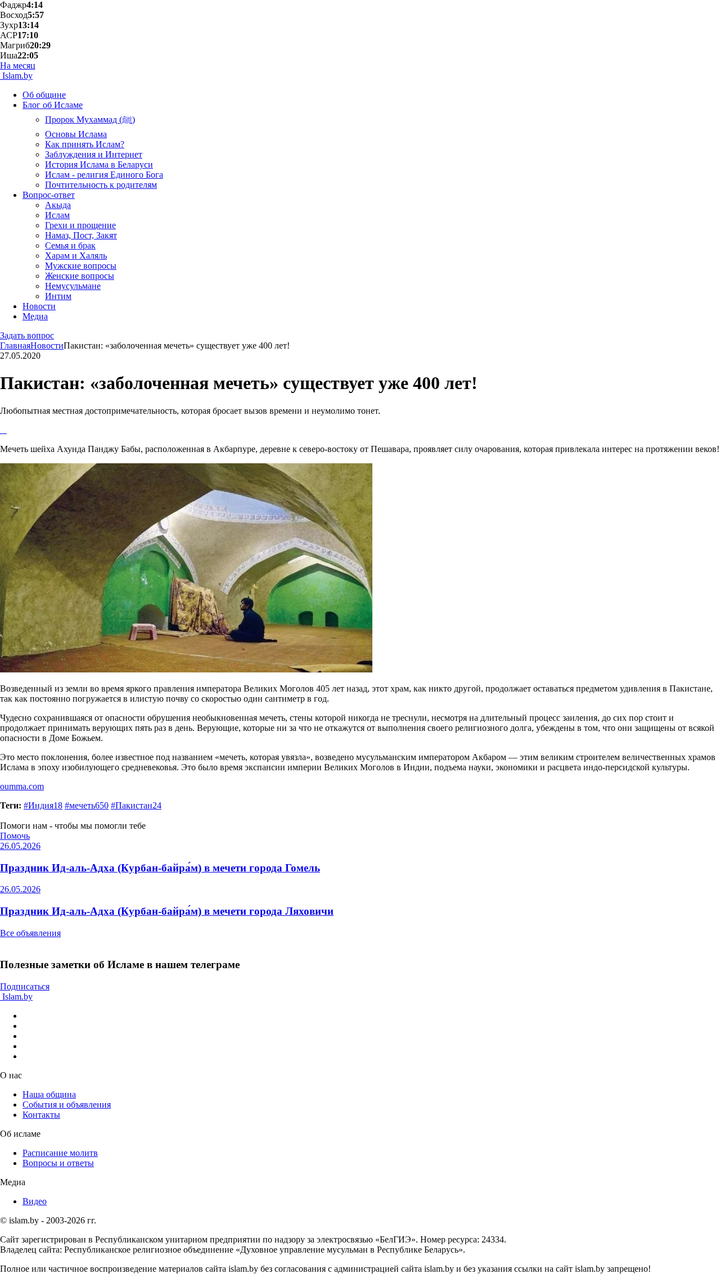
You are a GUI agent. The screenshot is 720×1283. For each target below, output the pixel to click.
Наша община (49, 1094)
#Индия (43, 805)
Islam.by (16, 75)
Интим (58, 296)
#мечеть (87, 805)
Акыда (58, 205)
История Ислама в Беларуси (99, 164)
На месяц (17, 65)
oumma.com (22, 786)
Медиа (35, 316)
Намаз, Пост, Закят (81, 235)
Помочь (15, 836)
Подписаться (25, 986)
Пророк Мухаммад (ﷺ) (90, 119)
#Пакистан (136, 805)
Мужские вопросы (80, 265)
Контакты (41, 1114)
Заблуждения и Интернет (93, 154)
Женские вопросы (79, 276)
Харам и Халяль (76, 255)
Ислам (57, 215)
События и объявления (66, 1104)
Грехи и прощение (80, 225)
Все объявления (30, 933)
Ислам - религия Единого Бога (104, 174)
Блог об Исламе (52, 105)
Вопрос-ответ (48, 195)
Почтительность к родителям (101, 184)
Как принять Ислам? (84, 144)
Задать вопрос (27, 335)
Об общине (44, 95)
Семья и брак (70, 245)
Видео (34, 1201)
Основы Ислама (76, 134)
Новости (39, 306)
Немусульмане (73, 286)
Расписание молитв (60, 1153)
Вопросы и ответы (58, 1163)
